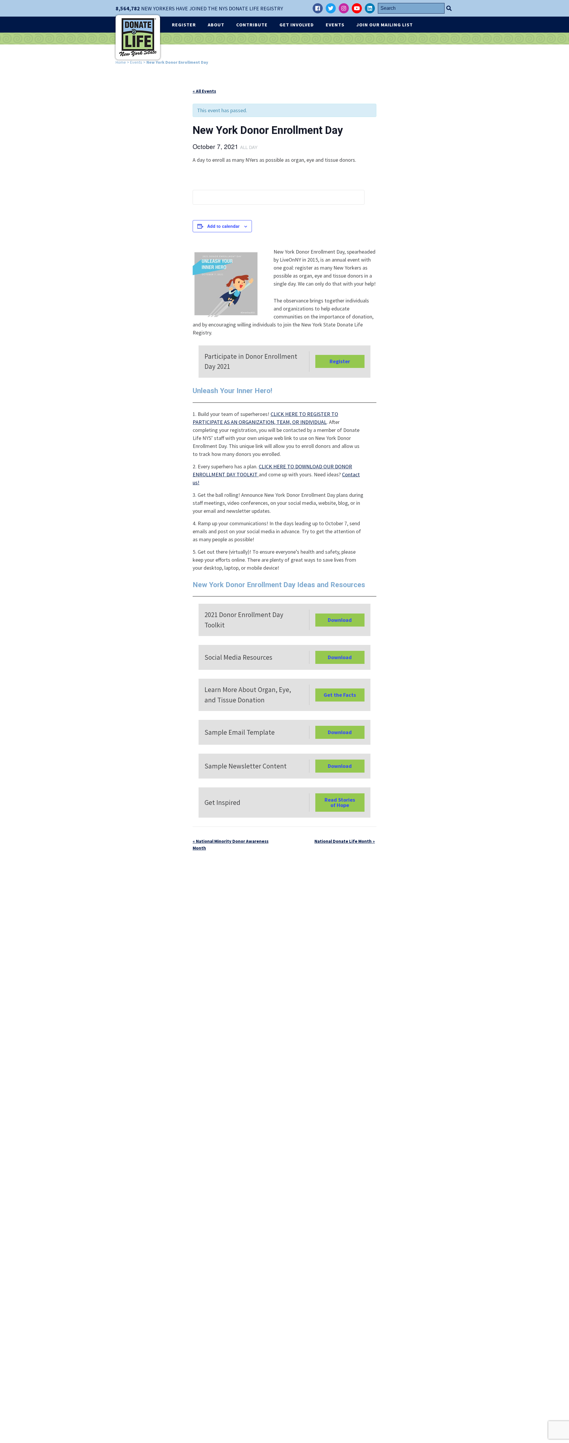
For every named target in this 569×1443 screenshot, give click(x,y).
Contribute (252, 25)
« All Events (204, 91)
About (216, 25)
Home (121, 62)
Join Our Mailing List (384, 25)
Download (340, 619)
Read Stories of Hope (340, 802)
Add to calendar (223, 226)
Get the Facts (340, 694)
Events (335, 25)
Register (184, 25)
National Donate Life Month (344, 841)
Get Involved (296, 25)
